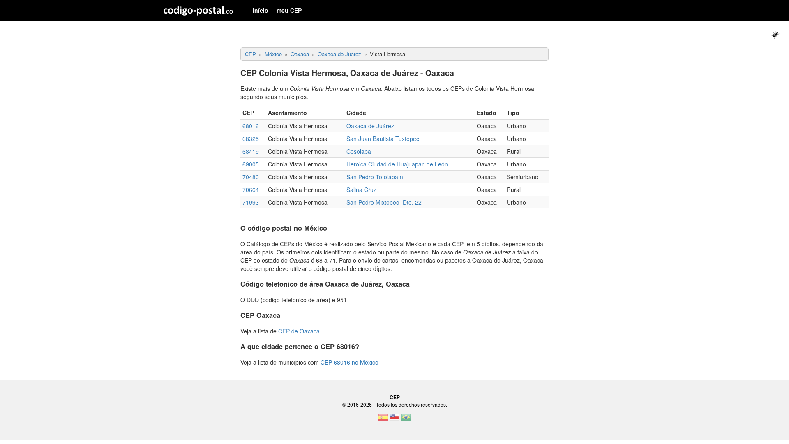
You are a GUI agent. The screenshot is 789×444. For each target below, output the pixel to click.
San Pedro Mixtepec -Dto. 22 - (385, 202)
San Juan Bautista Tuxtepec (382, 138)
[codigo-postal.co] (198, 10)
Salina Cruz (361, 189)
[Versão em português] (406, 419)
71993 (250, 202)
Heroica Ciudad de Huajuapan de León (397, 164)
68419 (250, 151)
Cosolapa (358, 151)
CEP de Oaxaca (299, 331)
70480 (250, 177)
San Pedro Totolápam (374, 177)
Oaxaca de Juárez (370, 126)
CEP (395, 397)
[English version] (394, 419)
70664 (250, 189)
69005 (250, 164)
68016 (250, 126)
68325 (250, 138)
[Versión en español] (383, 419)
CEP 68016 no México (349, 362)
